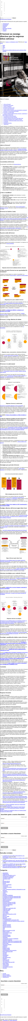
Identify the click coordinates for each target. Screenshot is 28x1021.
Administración (6, 23)
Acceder (4, 973)
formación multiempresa (8, 904)
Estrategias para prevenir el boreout (10, 117)
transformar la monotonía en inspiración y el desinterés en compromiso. (12, 498)
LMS (6, 808)
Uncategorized (6, 965)
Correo (2, 823)
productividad (22, 804)
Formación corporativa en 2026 (9, 903)
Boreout (8, 804)
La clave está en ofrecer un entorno (11, 355)
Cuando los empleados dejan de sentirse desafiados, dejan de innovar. (14, 579)
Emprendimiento (6, 901)
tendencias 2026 (6, 959)
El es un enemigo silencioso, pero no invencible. (11, 405)
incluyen (17, 164)
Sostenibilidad (5, 955)
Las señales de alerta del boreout (10, 115)
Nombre (3, 818)
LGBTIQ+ (5, 922)
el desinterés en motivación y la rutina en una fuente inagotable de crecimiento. (13, 593)
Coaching (5, 888)
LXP (8, 808)
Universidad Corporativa (8, 966)
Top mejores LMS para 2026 (8, 962)
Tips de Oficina (6, 960)
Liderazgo (5, 923)
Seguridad (5, 952)
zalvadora (10, 805)
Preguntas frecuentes (8, 123)
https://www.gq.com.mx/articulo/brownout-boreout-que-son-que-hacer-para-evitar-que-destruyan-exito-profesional (15, 802)
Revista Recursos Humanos (5, 19)
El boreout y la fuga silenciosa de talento (11, 111)
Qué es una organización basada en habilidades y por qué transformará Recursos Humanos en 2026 (14, 867)
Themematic (5, 1020)
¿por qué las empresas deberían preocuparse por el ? (14, 530)
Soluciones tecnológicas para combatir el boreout (13, 119)
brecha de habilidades (7, 884)
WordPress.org (6, 977)
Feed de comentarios (7, 975)
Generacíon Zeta (6, 905)
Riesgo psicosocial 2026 (8, 951)
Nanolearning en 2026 (7, 932)
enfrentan (10, 243)
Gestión (4, 27)
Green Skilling (6, 912)
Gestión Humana (21, 806)
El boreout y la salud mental (9, 112)
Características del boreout (8, 105)
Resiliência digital (6, 949)
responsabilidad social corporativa (9, 950)
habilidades (12, 804)
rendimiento (5, 945)
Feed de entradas (6, 974)
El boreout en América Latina (9, 107)
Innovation (2, 808)
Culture (11, 806)
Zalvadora (2, 809)
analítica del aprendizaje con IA (9, 875)
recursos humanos (3, 805)
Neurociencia (5, 934)
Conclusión (6, 121)
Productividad (12, 808)
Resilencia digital (6, 948)
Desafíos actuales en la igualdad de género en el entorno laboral (13, 810)
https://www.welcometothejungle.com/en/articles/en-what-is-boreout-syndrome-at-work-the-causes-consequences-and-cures (15, 769)
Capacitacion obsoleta (7, 887)
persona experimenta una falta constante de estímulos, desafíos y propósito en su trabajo (13, 149)
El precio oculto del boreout (9, 108)
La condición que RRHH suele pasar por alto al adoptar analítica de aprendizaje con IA (14, 864)
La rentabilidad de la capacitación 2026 (11, 919)
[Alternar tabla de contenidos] (1, 102)
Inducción (5, 915)
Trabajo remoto (6, 964)
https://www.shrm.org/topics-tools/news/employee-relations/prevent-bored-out (14, 792)
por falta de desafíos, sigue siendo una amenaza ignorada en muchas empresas (14, 218)
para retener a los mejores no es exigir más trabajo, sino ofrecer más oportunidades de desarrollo (13, 633)
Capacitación (5, 24)
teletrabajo (5, 958)
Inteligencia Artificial (7, 918)
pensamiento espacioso (7, 939)
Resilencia (17, 808)
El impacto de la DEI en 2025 (6, 811)
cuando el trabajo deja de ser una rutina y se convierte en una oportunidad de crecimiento (14, 569)
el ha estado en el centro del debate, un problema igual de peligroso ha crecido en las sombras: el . (14, 516)
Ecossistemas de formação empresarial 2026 (12, 897)
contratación (5, 891)
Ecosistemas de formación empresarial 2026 (12, 896)
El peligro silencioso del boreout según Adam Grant (13, 118)
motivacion (17, 804)
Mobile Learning (6, 931)
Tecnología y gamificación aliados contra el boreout (13, 120)
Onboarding (5, 937)
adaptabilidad (5, 873)
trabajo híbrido (6, 963)
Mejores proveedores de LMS (9, 930)
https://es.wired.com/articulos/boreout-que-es (12, 763)
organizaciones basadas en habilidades (10, 938)
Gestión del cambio (7, 909)
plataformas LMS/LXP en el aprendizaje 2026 (12, 941)
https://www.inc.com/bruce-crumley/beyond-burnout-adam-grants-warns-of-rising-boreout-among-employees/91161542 (15, 797)
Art (3, 880)
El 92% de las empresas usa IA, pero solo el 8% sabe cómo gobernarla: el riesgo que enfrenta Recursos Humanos (15, 861)
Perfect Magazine (13, 1020)
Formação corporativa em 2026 (9, 902)
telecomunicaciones (7, 957)
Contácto (4, 30)
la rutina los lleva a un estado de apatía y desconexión (14, 227)
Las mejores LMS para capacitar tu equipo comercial (13, 921)
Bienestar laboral (6, 882)
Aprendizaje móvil (6, 878)
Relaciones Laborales (7, 28)
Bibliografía (6, 124)
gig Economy (5, 911)
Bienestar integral (6, 881)
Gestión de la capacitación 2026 (9, 908)
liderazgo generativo (7, 925)
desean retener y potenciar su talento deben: (19, 275)
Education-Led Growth (7, 898)
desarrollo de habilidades (8, 895)
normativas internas (7, 936)
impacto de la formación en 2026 (9, 914)
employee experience (7, 899)
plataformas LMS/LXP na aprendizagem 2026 (12, 942)
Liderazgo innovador (7, 926)
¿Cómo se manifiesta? (8, 106)
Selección (5, 29)
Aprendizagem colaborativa (8, 876)
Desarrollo (5, 26)
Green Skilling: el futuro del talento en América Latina (14, 858)
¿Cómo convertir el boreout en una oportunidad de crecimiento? (15, 110)
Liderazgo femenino (7, 924)
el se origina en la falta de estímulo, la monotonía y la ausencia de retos (13, 376)
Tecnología (22, 808)
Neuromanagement (6, 935)
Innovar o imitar (6, 916)
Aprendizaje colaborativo (8, 877)
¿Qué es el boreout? (7, 104)
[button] (1, 84)
